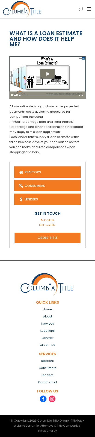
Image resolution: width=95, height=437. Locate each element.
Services (47, 323)
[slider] (47, 95)
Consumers (34, 185)
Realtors (32, 172)
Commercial (47, 382)
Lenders (31, 199)
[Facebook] (43, 398)
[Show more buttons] (81, 95)
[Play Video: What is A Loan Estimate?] (47, 74)
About (47, 316)
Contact (47, 338)
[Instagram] (52, 398)
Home (47, 309)
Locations (47, 330)
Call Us (48, 220)
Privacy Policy (47, 431)
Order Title (47, 237)
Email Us (49, 225)
